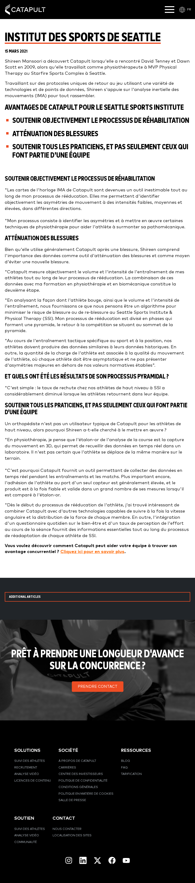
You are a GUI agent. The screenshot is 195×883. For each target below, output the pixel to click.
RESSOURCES (136, 750)
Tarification (131, 774)
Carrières (67, 767)
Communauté (25, 842)
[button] (97, 686)
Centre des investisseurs (80, 774)
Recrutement (25, 767)
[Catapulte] (25, 9)
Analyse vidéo (26, 774)
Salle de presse (72, 800)
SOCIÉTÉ (68, 750)
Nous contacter (67, 829)
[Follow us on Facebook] (112, 860)
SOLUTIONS (27, 750)
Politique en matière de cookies (85, 793)
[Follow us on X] (97, 860)
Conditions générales (78, 787)
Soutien (24, 818)
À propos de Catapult (77, 761)
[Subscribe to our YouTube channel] (126, 860)
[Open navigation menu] (169, 9)
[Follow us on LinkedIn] (83, 860)
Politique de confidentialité (82, 780)
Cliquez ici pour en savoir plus (92, 551)
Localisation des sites (72, 835)
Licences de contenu (32, 780)
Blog (125, 761)
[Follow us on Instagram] (68, 860)
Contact (64, 818)
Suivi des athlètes (29, 761)
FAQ (124, 767)
